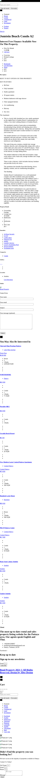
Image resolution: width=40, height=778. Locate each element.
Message (3, 775)
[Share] (2, 689)
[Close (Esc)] (1, 689)
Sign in (2, 31)
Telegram (7, 721)
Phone (2, 769)
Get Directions (8, 279)
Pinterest (6, 723)
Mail (5, 730)
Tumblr (6, 726)
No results (14, 8)
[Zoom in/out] (6, 689)
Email (2, 663)
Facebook (7, 716)
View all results (5, 8)
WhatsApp (7, 719)
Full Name (3, 765)
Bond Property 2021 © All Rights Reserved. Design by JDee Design (16, 671)
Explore (6, 26)
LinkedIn (7, 725)
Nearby (6, 28)
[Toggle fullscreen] (4, 689)
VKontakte (7, 728)
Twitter (6, 718)
